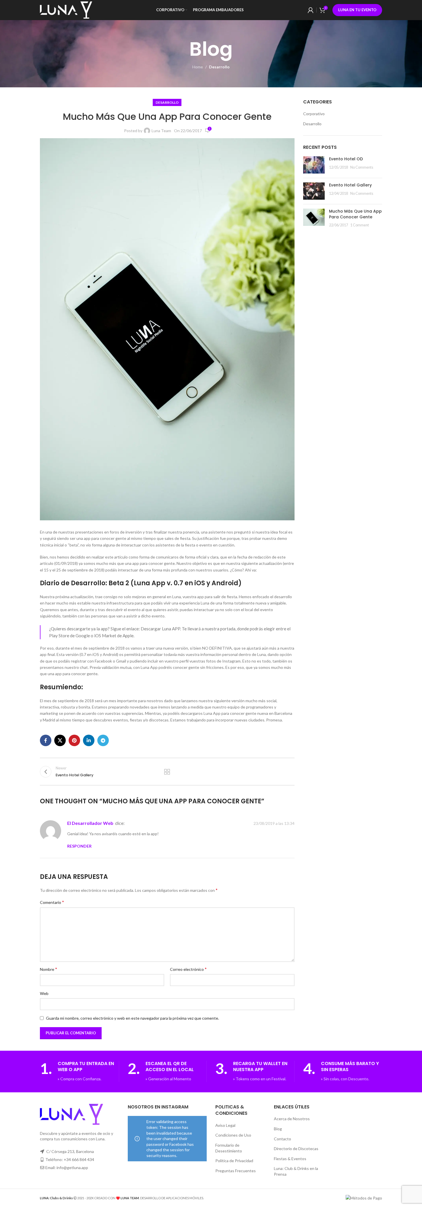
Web (44, 993)
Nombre (48, 969)
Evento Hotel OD (346, 159)
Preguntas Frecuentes (235, 1170)
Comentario (52, 902)
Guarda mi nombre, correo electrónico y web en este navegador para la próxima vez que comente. (132, 1018)
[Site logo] (66, 9)
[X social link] (60, 740)
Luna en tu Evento (357, 9)
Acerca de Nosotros (292, 1118)
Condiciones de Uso (233, 1135)
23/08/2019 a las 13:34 (274, 823)
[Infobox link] (79, 1071)
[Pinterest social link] (74, 740)
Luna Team (161, 130)
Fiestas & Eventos (290, 1158)
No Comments (361, 167)
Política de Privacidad (234, 1160)
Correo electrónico (188, 969)
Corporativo (314, 113)
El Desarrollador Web (90, 823)
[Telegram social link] (103, 740)
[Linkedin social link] (88, 740)
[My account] (310, 10)
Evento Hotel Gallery (350, 185)
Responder (79, 846)
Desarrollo (219, 66)
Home (197, 66)
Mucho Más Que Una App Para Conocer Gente (355, 214)
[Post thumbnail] (314, 165)
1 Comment (359, 225)
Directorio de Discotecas (296, 1148)
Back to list (167, 771)
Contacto (282, 1138)
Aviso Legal (225, 1125)
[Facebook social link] (45, 740)
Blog (278, 1128)
